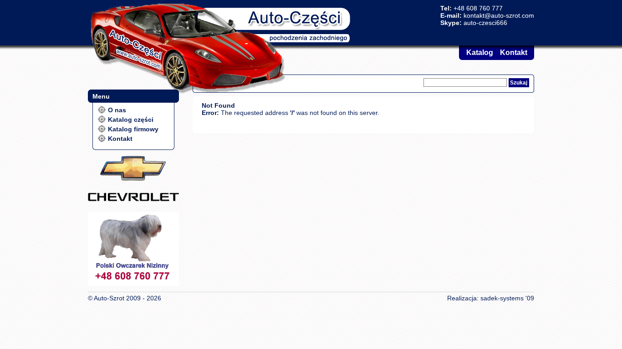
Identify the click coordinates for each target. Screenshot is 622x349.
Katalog (479, 52)
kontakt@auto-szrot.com (499, 15)
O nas (117, 110)
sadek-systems (502, 298)
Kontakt (513, 52)
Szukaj (518, 83)
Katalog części (130, 119)
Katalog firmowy (133, 129)
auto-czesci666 (485, 22)
